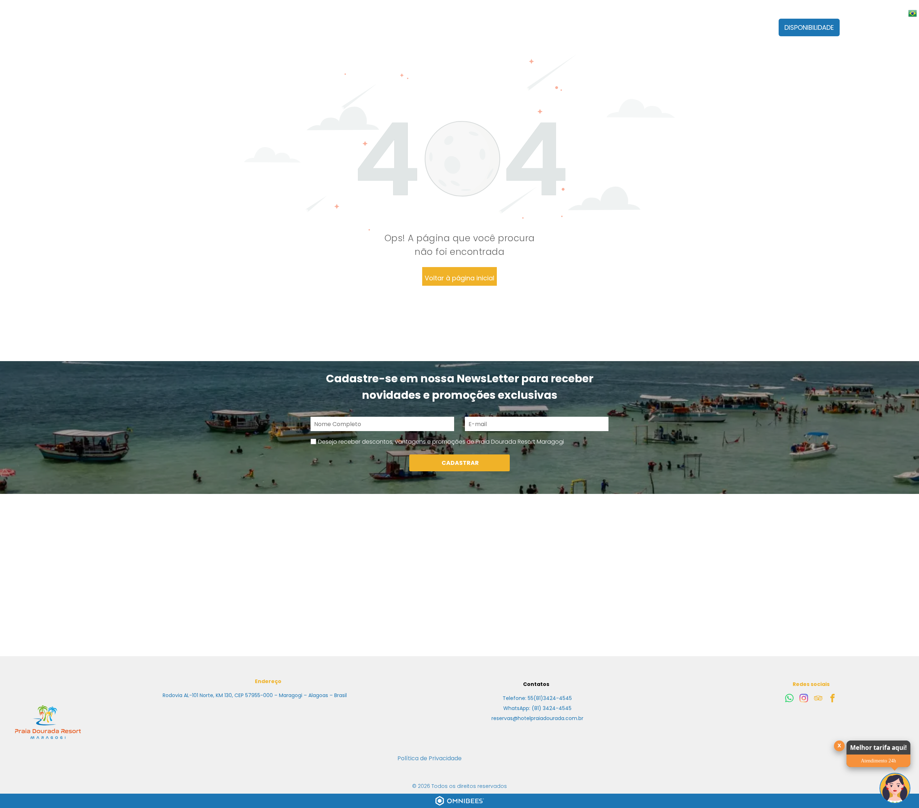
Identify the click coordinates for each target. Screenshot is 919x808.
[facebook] (832, 699)
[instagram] (803, 699)
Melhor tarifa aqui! (878, 747)
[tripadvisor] (818, 699)
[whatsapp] (789, 699)
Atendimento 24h (878, 760)
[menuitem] (304, 33)
